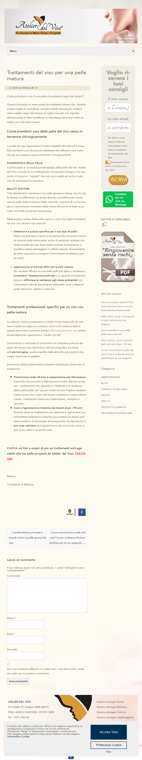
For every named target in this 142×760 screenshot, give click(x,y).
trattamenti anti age (65, 330)
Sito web (12, 649)
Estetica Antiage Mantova (112, 707)
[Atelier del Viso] (71, 42)
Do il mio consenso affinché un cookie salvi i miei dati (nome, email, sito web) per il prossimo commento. (46, 671)
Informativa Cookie (18, 736)
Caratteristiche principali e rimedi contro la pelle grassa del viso (27, 538)
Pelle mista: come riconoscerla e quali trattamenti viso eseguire (117, 320)
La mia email (118, 118)
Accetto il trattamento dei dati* (117, 166)
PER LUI (105, 401)
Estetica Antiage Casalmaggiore (115, 717)
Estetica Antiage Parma (110, 702)
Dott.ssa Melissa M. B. (25, 88)
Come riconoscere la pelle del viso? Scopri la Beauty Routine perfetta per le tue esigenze (67, 538)
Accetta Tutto (109, 732)
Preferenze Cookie (109, 745)
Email (11, 634)
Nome (11, 618)
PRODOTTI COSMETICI (114, 407)
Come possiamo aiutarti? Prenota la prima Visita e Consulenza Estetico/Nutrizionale (117, 306)
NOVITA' (106, 395)
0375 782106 (21, 717)
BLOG (104, 383)
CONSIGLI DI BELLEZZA (114, 389)
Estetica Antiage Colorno (111, 712)
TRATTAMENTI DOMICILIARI (116, 413)
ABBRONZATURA (110, 377)
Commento (13, 576)
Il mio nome (118, 99)
